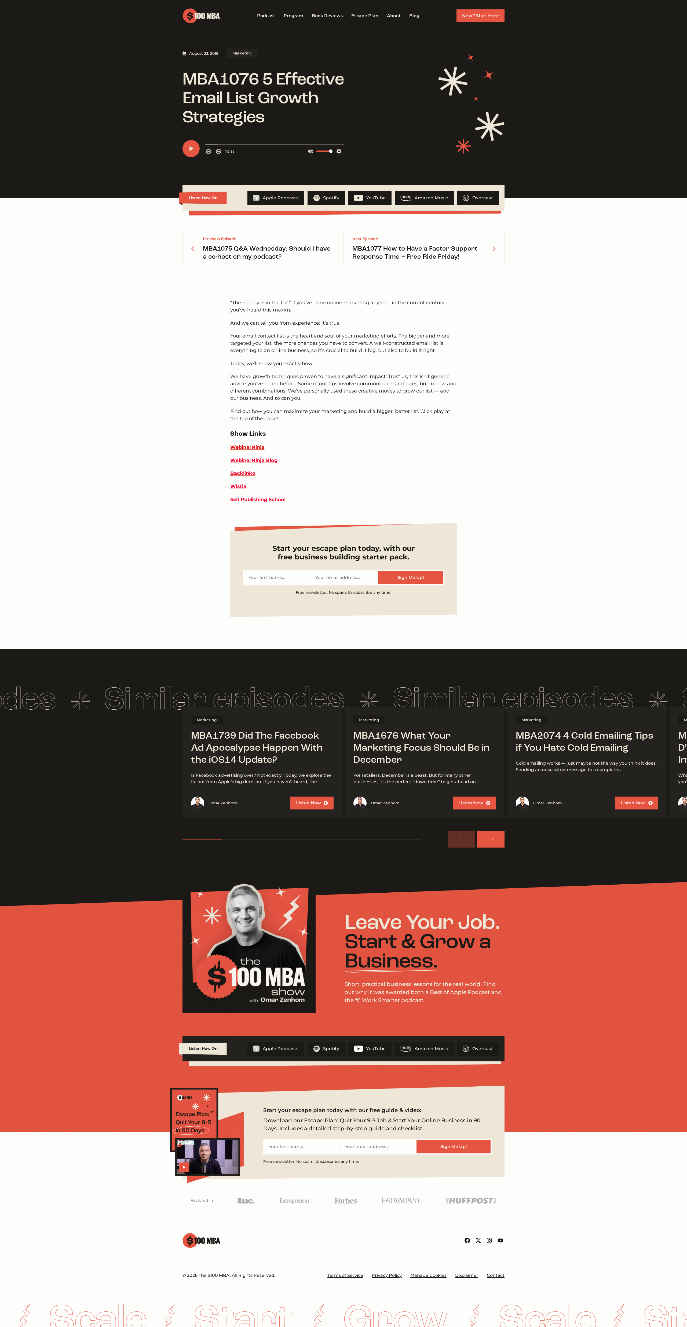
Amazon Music (431, 197)
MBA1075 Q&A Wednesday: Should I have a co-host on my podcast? (267, 253)
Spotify (331, 197)
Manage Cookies (428, 1275)
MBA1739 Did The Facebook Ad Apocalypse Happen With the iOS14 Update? (257, 748)
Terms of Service (345, 1275)
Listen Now (308, 802)
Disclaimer (466, 1275)
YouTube (376, 197)
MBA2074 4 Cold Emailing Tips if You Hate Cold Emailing (584, 742)
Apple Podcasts (281, 197)
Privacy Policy (387, 1275)
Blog (414, 15)
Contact (496, 1275)
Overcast (482, 197)
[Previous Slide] (461, 839)
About (394, 15)
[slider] (301, 839)
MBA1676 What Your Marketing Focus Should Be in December (421, 748)
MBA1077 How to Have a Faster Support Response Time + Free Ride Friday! (414, 253)
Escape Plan (364, 15)
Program (293, 15)
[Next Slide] (491, 839)
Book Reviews (327, 15)
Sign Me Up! (410, 577)
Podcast (266, 15)
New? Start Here (480, 15)
